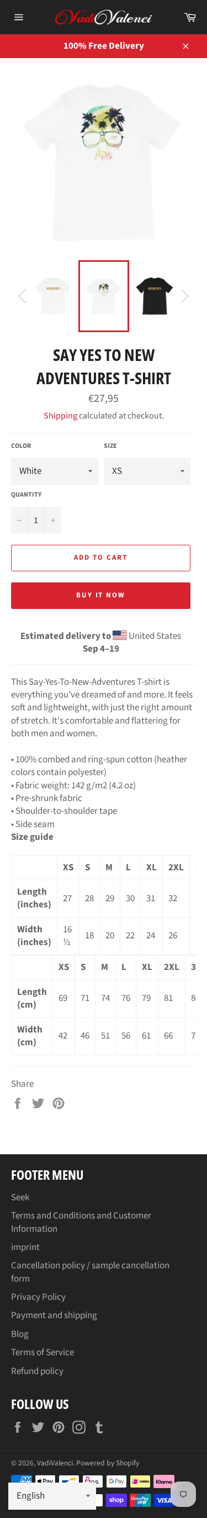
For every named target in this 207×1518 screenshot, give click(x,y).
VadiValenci (55, 1463)
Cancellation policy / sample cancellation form (90, 1272)
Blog (20, 1334)
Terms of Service (42, 1352)
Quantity (26, 494)
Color (21, 446)
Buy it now (101, 595)
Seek (20, 1197)
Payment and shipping (54, 1315)
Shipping (60, 416)
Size (110, 446)
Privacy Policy (38, 1297)
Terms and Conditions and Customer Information (81, 1222)
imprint (25, 1247)
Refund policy (37, 1371)
